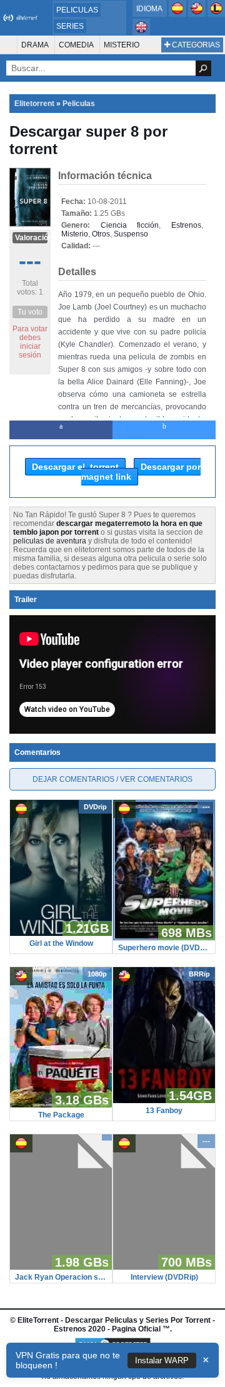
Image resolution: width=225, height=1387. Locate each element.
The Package (61, 1115)
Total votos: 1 (30, 287)
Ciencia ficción (130, 225)
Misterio (121, 45)
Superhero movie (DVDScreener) (164, 947)
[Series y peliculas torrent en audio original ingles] (141, 33)
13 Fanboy (164, 1110)
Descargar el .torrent (75, 467)
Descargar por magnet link (141, 472)
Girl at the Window (61, 943)
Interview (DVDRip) (164, 1277)
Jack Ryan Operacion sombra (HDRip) (61, 1277)
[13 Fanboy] (164, 1100)
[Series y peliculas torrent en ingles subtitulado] (198, 14)
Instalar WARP (162, 1360)
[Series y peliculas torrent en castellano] (178, 14)
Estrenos (186, 225)
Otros (101, 234)
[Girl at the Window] (61, 933)
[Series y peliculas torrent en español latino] (216, 14)
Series (70, 26)
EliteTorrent (38, 1320)
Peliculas (77, 10)
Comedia (76, 45)
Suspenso (131, 234)
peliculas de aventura (49, 541)
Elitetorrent (34, 103)
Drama (35, 45)
